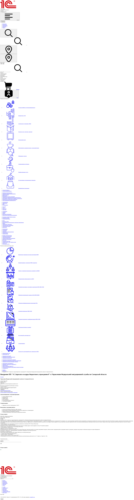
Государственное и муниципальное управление (8, 392)
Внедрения (4, 23)
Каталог (4, 480)
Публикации (5, 24)
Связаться (2, 389)
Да (3, 63)
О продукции (3, 21)
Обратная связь (5, 490)
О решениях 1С (5, 487)
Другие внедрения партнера (5, 390)
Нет (1, 63)
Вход (17, 97)
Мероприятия (5, 25)
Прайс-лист (5, 488)
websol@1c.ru (32, 497)
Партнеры (4, 26)
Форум (4, 27)
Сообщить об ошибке (6, 491)
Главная (4, 369)
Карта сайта (5, 492)
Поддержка (5, 489)
